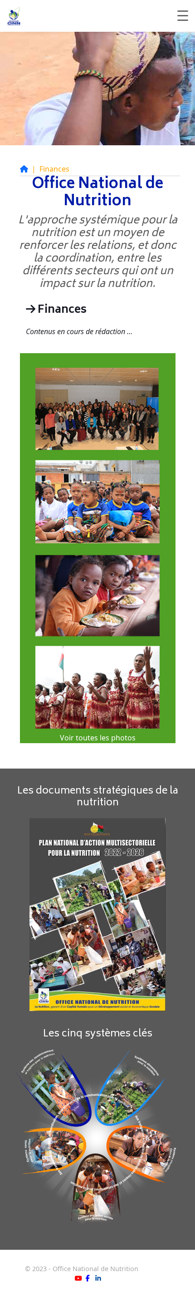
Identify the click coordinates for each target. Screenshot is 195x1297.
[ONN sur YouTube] (78, 1278)
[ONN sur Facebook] (88, 1278)
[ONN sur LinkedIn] (98, 1278)
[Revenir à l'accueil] (24, 168)
